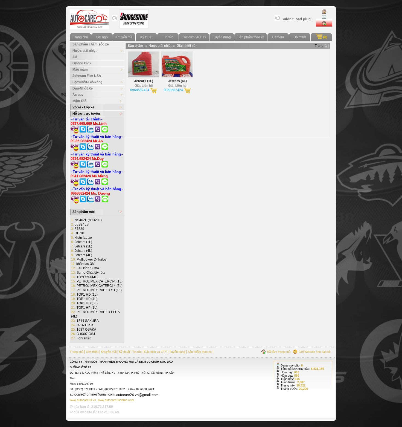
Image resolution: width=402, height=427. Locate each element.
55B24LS (80, 224)
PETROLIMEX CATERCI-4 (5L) (97, 286)
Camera (278, 37)
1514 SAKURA (85, 321)
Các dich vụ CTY (194, 37)
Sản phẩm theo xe (250, 37)
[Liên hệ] (324, 16)
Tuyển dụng (222, 37)
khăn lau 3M (83, 264)
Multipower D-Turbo (88, 259)
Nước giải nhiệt (159, 46)
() (324, 37)
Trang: (319, 46)
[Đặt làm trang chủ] (324, 22)
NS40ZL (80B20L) (86, 220)
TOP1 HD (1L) (84, 294)
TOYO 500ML (84, 277)
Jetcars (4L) (81, 251)
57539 (77, 229)
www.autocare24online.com (116, 400)
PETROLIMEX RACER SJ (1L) (96, 290)
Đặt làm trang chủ (278, 351)
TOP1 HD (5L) (84, 303)
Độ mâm (299, 37)
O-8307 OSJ (83, 334)
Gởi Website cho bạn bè (315, 351)
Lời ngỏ (102, 37)
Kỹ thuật (146, 37)
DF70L (78, 233)
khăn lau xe (81, 238)
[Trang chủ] (324, 11)
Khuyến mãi (124, 37)
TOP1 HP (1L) (84, 308)
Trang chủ (80, 37)
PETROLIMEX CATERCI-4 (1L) (97, 281)
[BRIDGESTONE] (134, 25)
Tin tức (168, 37)
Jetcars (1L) (81, 242)
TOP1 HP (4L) (84, 299)
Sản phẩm (135, 46)
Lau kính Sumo (85, 268)
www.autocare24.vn (83, 400)
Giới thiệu (92, 351)
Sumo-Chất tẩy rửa (88, 273)
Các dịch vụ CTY (155, 351)
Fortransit (81, 338)
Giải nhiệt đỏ (186, 46)
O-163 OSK (82, 325)
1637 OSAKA (83, 329)
